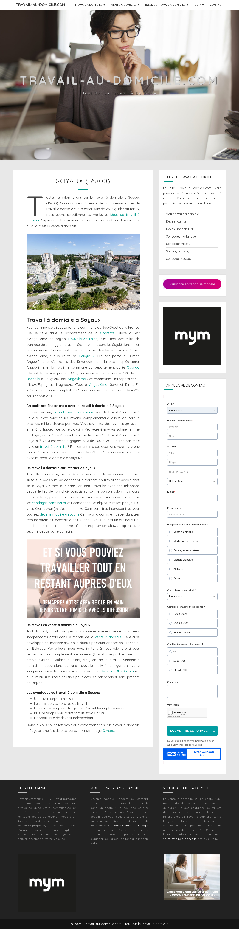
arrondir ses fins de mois (73, 412)
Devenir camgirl (176, 221)
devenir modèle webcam (59, 514)
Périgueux (86, 356)
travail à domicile (53, 446)
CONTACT (216, 5)
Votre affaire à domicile (182, 214)
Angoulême (77, 379)
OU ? (197, 5)
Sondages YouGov (178, 258)
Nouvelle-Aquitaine (82, 339)
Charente (107, 333)
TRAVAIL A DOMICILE (88, 5)
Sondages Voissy (178, 244)
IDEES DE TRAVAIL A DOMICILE (165, 5)
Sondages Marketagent (182, 236)
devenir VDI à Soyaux (117, 671)
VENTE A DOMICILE (123, 5)
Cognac (133, 367)
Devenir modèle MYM (180, 229)
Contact (109, 730)
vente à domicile (108, 637)
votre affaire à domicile (180, 838)
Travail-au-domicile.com (40, 4)
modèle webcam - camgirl (130, 825)
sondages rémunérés (49, 503)
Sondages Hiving (177, 251)
